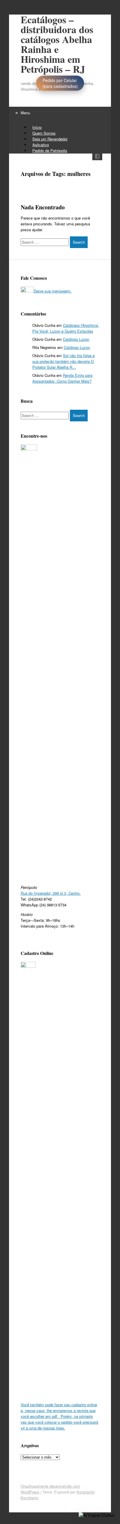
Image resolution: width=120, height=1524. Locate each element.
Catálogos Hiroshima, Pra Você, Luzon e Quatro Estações (65, 328)
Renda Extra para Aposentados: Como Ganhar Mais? (62, 378)
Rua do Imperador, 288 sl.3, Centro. (51, 893)
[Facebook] (97, 157)
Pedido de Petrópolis (49, 150)
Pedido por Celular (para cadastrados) (60, 83)
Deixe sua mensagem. (53, 291)
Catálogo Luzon (76, 339)
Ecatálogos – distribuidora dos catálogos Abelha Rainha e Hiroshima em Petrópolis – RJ (57, 44)
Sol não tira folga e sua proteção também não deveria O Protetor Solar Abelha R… (63, 361)
